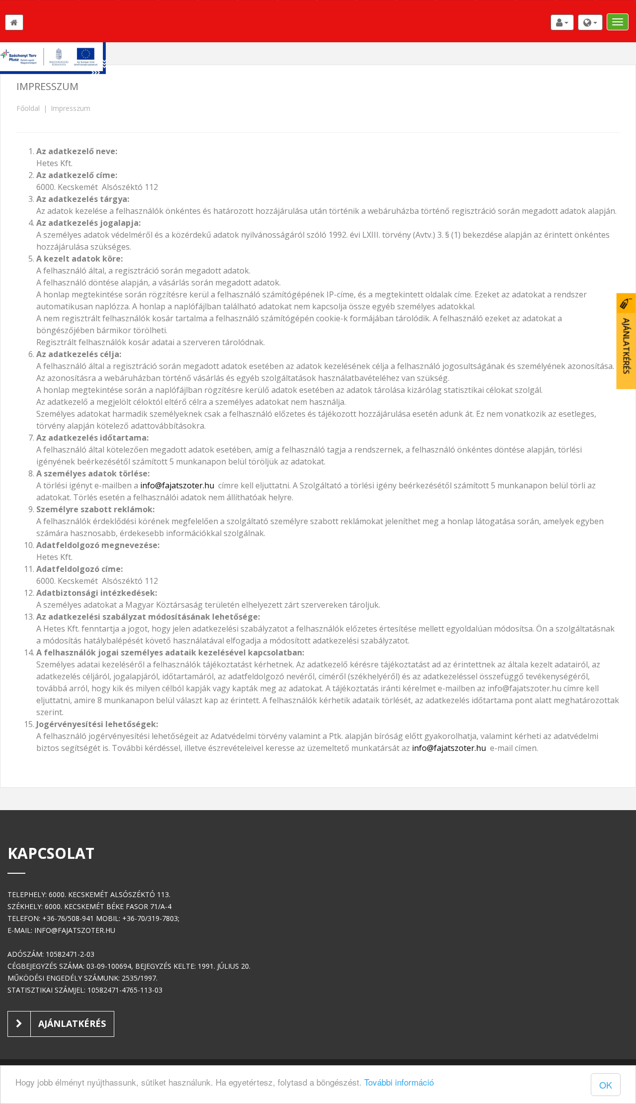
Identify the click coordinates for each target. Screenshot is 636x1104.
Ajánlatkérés (71, 1023)
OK (605, 1084)
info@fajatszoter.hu (177, 485)
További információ (399, 1082)
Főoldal (28, 108)
